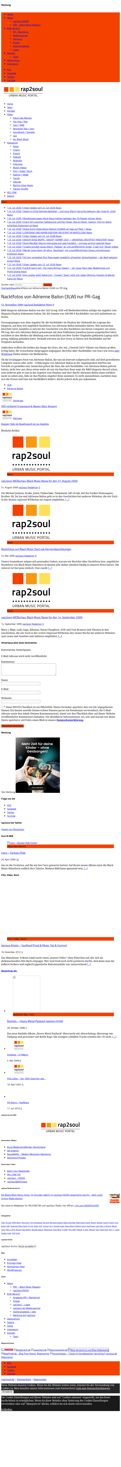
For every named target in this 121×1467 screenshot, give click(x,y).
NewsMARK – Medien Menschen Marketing (29, 1154)
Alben (10, 114)
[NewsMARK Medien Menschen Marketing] (39, 1350)
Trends (16, 178)
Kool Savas (91, 1226)
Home (10, 14)
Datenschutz (13, 60)
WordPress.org (14, 1270)
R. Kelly (86, 1229)
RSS (9, 1363)
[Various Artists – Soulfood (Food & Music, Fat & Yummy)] (57, 935)
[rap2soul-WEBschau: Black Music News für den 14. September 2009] (31, 607)
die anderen (13, 1150)
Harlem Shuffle (20, 189)
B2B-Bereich (13, 28)
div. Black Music (21, 139)
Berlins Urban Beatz (23, 185)
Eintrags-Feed (14, 1263)
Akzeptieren (7, 1392)
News (16, 146)
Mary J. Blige (10, 1229)
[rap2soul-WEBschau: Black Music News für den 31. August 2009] (31, 470)
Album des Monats (22, 118)
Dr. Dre (30, 1226)
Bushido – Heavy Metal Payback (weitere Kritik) (35, 1021)
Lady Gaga (99, 1226)
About (10, 17)
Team (15, 56)
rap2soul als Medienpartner (27, 1308)
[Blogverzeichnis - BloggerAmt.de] (22, 1350)
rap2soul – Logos (21, 1304)
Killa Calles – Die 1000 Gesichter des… (26, 1078)
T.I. (113, 1229)
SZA (110, 1229)
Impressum (12, 64)
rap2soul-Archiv (9, 1246)
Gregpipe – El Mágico (17, 1054)
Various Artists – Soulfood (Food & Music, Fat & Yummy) (34, 945)
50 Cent (8, 1222)
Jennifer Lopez (59, 1226)
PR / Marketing (20, 32)
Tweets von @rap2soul (12, 829)
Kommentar (8, 661)
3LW (9, 385)
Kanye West (69, 1226)
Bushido (100, 1222)
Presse (16, 42)
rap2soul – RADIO (16, 1178)
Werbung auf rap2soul (24, 1315)
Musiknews (48, 1229)
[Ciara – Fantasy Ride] (22, 843)
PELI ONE (12, 192)
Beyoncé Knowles (56, 1222)
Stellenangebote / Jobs (24, 1311)
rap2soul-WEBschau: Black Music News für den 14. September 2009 (41, 617)
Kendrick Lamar (80, 1226)
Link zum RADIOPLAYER (87, 1205)
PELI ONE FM (13, 1174)
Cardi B (105, 1222)
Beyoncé (46, 1222)
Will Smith (16, 1233)
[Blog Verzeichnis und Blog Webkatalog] (88, 1350)
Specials (17, 182)
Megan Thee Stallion (23, 1229)
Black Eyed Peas (69, 1222)
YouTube (11, 1373)
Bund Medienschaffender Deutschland (26, 1147)
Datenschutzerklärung (70, 720)
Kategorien (12, 143)
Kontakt (11, 53)
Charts (16, 150)
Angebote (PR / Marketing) (26, 1297)
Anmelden (12, 1259)
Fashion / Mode (20, 174)
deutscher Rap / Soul (23, 128)
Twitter (10, 1370)
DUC (40, 1226)
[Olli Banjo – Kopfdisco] (17, 1096)
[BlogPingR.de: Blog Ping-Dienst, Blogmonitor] (25, 1353)
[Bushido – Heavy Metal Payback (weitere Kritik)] (26, 1011)
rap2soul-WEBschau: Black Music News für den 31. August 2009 (39, 481)
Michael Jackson (37, 1229)
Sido (97, 1229)
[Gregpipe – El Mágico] (19, 1048)
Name (4, 680)
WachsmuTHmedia (16, 1157)
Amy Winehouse (36, 1222)
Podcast (17, 157)
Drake (36, 1226)
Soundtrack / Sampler (24, 132)
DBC (8, 1226)
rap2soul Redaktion (34, 304)
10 (17, 859)
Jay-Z (51, 1226)
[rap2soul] (23, 98)
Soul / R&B (18, 125)
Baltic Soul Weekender (18, 1171)
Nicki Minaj (57, 1229)
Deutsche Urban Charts (18, 1226)
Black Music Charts (83, 1222)
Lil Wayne (107, 1226)
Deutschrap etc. (9, 971)
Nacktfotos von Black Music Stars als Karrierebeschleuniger (36, 549)
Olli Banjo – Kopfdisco (18, 1102)
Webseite (6, 698)
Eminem (46, 1226)
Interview (18, 164)
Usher (9, 1233)
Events (16, 153)
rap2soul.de (7, 1379)
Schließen (6, 1409)
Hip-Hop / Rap (20, 121)
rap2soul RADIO (21, 21)
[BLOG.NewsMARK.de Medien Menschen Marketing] (57, 1350)
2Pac (3, 1222)
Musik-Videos (19, 167)
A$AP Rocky (16, 1222)
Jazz (15, 135)
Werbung (17, 39)
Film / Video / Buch (22, 171)
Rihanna (92, 1229)
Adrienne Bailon (15, 388)
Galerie (10, 196)
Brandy (93, 1222)
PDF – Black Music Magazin (27, 25)
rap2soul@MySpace (17, 1181)
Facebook (11, 1366)
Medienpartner (20, 35)
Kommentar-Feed (15, 1266)
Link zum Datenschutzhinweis (93, 1388)
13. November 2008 (12, 304)
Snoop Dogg (103, 1229)
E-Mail (4, 689)
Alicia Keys (26, 1222)
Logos (16, 49)
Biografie (17, 160)
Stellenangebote (21, 46)
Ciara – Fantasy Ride (13, 853)
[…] (67, 499)
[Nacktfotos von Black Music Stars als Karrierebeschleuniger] (31, 539)
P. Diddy (65, 1229)
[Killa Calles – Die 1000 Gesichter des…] (19, 1072)
